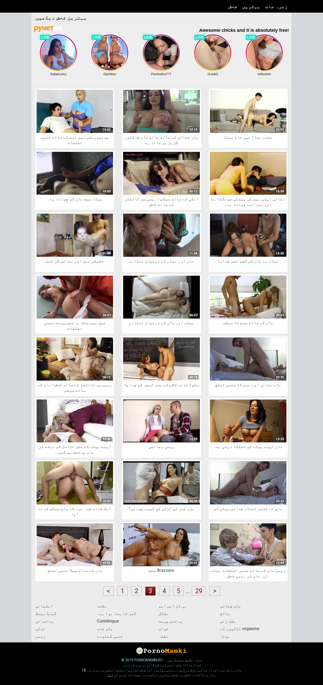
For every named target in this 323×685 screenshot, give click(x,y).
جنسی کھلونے (110, 636)
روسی (40, 636)
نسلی (40, 628)
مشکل (163, 613)
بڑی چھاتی (230, 605)
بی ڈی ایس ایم (172, 605)
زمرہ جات (276, 6)
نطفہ (163, 636)
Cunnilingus (108, 620)
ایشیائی (44, 605)
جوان (163, 628)
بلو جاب (105, 628)
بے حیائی (44, 620)
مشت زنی (228, 620)
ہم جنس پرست (170, 620)
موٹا (225, 636)
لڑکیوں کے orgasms (239, 628)
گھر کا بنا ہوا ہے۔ (116, 613)
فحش (232, 6)
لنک (110, 675)
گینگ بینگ (46, 613)
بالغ (225, 613)
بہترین (251, 6)
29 (198, 591)
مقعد (102, 605)
